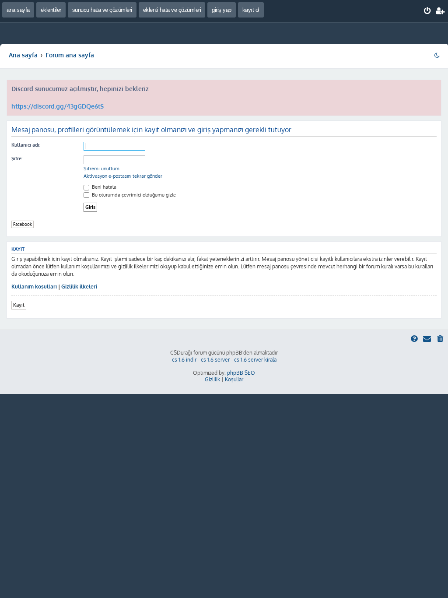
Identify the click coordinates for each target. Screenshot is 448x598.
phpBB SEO (241, 372)
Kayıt (18, 305)
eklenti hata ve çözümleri (172, 10)
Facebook (22, 224)
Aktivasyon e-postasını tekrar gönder (123, 176)
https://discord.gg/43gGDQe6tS (57, 106)
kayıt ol (250, 10)
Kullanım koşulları (34, 286)
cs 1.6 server (215, 359)
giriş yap (221, 10)
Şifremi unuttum (101, 168)
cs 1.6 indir (184, 359)
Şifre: (16, 158)
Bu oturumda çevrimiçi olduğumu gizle (133, 195)
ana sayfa (18, 10)
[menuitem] (428, 11)
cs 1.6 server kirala (255, 359)
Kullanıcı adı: (25, 145)
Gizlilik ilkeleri (79, 286)
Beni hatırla (103, 187)
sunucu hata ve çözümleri (102, 10)
